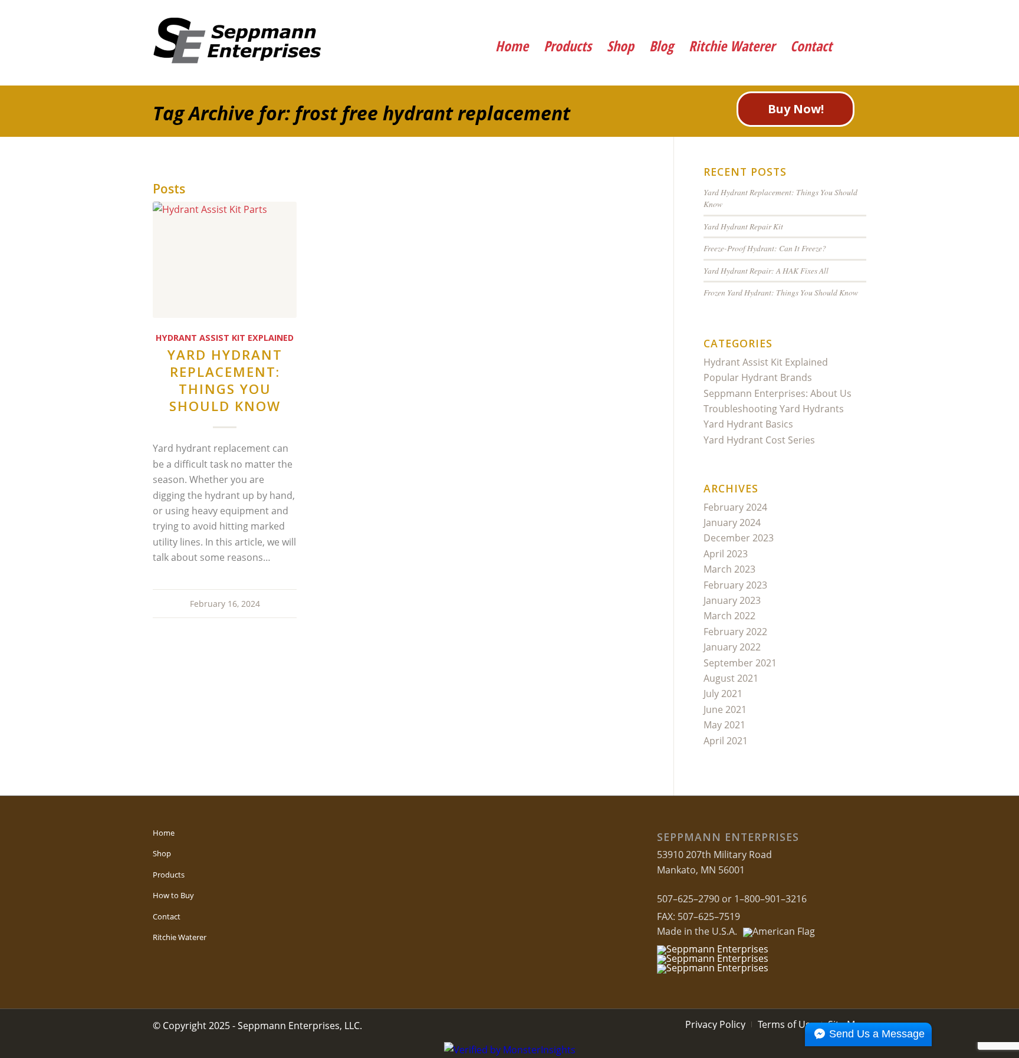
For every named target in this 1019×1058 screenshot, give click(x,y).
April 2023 (726, 553)
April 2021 (726, 740)
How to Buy (173, 895)
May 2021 (724, 724)
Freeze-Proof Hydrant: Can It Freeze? (765, 248)
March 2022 (729, 615)
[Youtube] (817, 14)
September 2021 (740, 662)
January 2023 (732, 600)
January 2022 (732, 646)
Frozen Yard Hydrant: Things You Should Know (781, 292)
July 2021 (723, 693)
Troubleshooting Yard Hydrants (774, 408)
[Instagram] (850, 14)
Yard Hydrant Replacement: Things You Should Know (224, 380)
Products (169, 874)
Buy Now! (796, 109)
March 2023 (729, 569)
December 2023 (739, 537)
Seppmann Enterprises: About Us (778, 393)
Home (164, 832)
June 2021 (725, 709)
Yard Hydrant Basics (748, 424)
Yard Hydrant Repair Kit (743, 226)
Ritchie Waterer (179, 937)
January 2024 (732, 522)
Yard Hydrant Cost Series (759, 439)
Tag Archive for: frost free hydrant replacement (361, 113)
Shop (162, 853)
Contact (166, 916)
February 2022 (735, 631)
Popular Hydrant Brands (758, 377)
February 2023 (735, 585)
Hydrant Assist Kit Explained (225, 337)
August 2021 (731, 678)
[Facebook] (785, 14)
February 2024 (735, 507)
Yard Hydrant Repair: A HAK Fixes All (766, 270)
